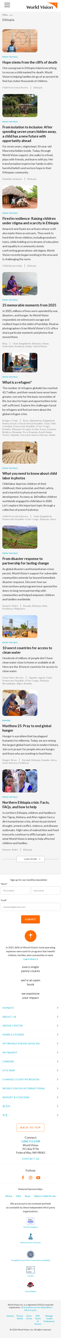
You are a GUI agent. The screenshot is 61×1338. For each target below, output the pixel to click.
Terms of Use (29, 1317)
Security (10, 1316)
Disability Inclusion (12, 179)
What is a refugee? (16, 382)
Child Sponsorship (12, 265)
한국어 (6, 1106)
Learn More (29, 958)
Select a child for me (45, 1195)
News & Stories (13, 1034)
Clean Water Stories (12, 677)
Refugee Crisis (10, 420)
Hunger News (9, 760)
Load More (30, 859)
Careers (8, 1061)
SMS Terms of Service (37, 1320)
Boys (27, 1195)
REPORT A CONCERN (16, 1097)
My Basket (10, 1052)
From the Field (10, 57)
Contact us (30, 1158)
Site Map (9, 1070)
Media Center (13, 1025)
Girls (18, 1195)
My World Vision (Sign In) (21, 1043)
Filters (5, 15)
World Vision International (24, 1088)
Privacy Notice (20, 1317)
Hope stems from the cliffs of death (29, 62)
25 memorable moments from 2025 (29, 305)
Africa (8, 1195)
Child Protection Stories (15, 87)
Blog (4, 343)
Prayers (6, 720)
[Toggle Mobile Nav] (7, 5)
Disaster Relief (10, 605)
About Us (9, 1016)
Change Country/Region (21, 1079)
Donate (8, 1007)
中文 (5, 1115)
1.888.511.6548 (30, 1141)
